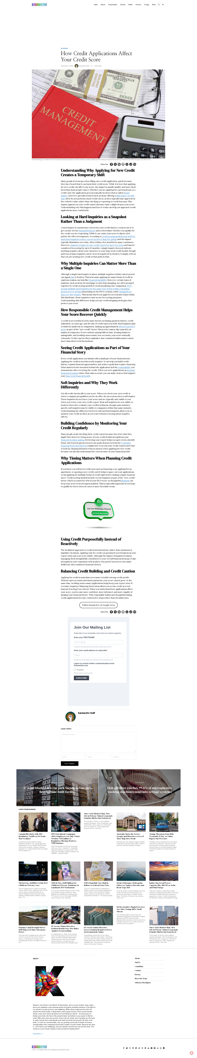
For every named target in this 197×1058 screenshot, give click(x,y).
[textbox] (64, 1017)
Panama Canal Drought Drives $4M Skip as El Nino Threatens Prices (32, 929)
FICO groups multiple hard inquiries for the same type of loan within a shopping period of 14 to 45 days (96, 289)
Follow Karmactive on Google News (98, 605)
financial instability (97, 280)
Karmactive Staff (84, 66)
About (137, 958)
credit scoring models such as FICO (118, 236)
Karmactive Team (64, 1050)
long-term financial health (77, 376)
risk (72, 277)
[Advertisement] (98, 26)
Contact (138, 970)
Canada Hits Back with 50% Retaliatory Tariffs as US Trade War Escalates (32, 836)
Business (64, 48)
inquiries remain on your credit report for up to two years (97, 245)
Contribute (139, 966)
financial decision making (72, 440)
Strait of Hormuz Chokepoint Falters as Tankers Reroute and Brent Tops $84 (130, 885)
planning (125, 480)
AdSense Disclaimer (143, 982)
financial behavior (86, 230)
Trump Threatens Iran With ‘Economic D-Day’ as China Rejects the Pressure (161, 836)
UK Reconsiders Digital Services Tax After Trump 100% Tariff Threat (131, 909)
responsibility (124, 367)
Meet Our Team (141, 978)
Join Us (137, 962)
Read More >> (38, 1034)
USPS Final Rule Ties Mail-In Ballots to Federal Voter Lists (96, 884)
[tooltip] (111, 164)
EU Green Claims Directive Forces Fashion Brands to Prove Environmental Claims (98, 929)
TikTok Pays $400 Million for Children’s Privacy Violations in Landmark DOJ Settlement (65, 885)
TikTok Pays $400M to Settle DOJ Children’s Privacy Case (33, 884)
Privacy (138, 974)
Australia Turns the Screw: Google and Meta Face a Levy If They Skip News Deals (130, 836)
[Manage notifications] (191, 1053)
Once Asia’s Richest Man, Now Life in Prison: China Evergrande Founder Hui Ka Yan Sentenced (98, 816)
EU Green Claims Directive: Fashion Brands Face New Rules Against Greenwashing (65, 928)
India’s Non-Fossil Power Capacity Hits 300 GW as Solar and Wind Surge (162, 885)
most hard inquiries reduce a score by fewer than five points (89, 239)
